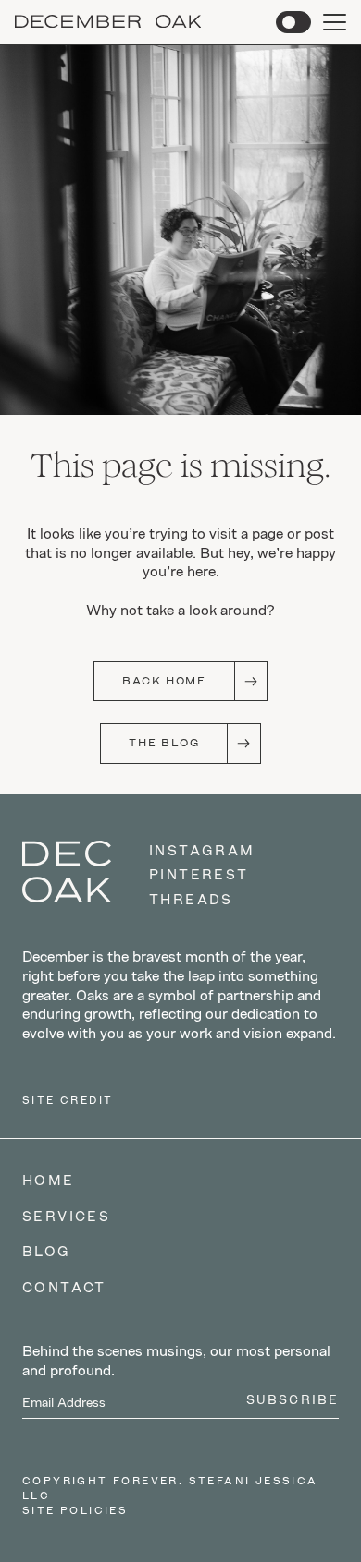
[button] (293, 22)
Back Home (164, 680)
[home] (108, 21)
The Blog (164, 742)
